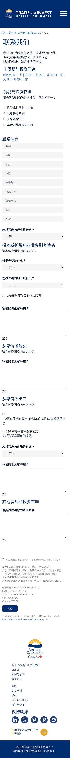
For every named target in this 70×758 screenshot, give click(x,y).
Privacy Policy (9, 619)
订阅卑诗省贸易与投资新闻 (26, 732)
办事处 (15, 670)
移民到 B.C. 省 (12, 75)
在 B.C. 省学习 (34, 75)
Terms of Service (32, 619)
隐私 (14, 695)
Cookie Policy (20, 699)
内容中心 (17, 704)
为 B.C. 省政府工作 (15, 79)
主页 (2, 33)
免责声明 (17, 690)
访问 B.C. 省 (55, 75)
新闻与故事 (18, 674)
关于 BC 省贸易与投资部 (22, 33)
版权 (14, 686)
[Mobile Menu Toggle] (63, 13)
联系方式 (17, 679)
